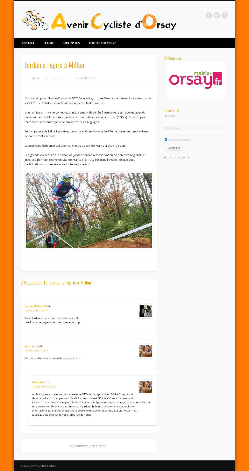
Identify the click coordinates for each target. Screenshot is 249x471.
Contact (28, 43)
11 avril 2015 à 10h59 (36, 350)
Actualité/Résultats (85, 78)
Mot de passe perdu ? (176, 157)
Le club (48, 43)
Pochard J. (32, 346)
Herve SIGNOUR (35, 306)
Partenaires (71, 43)
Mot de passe (171, 127)
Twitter (217, 15)
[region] (196, 80)
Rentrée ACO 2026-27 (102, 43)
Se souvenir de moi (179, 139)
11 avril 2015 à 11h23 (44, 386)
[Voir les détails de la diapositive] (196, 80)
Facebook (209, 15)
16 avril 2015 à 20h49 (36, 310)
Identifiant (169, 115)
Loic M (35, 78)
